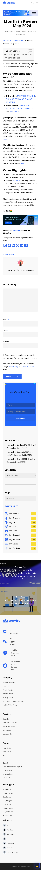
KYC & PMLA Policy (10, 705)
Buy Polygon (7, 801)
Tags (7, 492)
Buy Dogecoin (8, 808)
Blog (4, 755)
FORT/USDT (30, 108)
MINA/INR (10, 102)
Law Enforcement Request (12, 767)
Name (6, 320)
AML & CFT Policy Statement (13, 701)
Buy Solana (7, 797)
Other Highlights (13, 57)
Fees (4, 759)
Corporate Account (10, 723)
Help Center (7, 748)
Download (6, 719)
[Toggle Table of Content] (29, 51)
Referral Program (9, 726)
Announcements (16, 40)
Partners (6, 686)
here (5, 139)
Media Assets (8, 690)
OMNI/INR (31, 96)
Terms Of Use (8, 694)
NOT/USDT (14, 111)
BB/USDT (20, 108)
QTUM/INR (19, 99)
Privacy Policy (13, 367)
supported (16, 180)
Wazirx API (7, 730)
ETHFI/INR (21, 96)
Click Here (17, 230)
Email (5, 331)
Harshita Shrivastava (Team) (16, 31)
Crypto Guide (7, 770)
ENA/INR (28, 99)
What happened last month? (18, 54)
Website (6, 341)
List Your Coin (8, 734)
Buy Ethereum (8, 793)
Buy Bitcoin (7, 789)
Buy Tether (7, 804)
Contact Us (7, 752)
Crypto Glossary (8, 774)
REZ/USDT (10, 108)
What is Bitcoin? (8, 778)
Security (6, 763)
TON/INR (10, 99)
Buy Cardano (7, 815)
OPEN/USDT (24, 105)
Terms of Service (28, 367)
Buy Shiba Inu (8, 812)
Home (5, 40)
